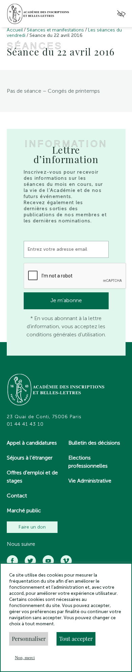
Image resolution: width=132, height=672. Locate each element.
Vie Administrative (89, 480)
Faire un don (32, 527)
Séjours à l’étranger (29, 457)
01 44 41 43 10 (25, 424)
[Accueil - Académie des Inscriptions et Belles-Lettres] (56, 390)
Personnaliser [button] (29, 638)
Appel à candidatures (32, 443)
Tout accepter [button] (76, 638)
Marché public (24, 510)
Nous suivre (21, 544)
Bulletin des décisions (94, 443)
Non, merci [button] (25, 657)
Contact (17, 495)
